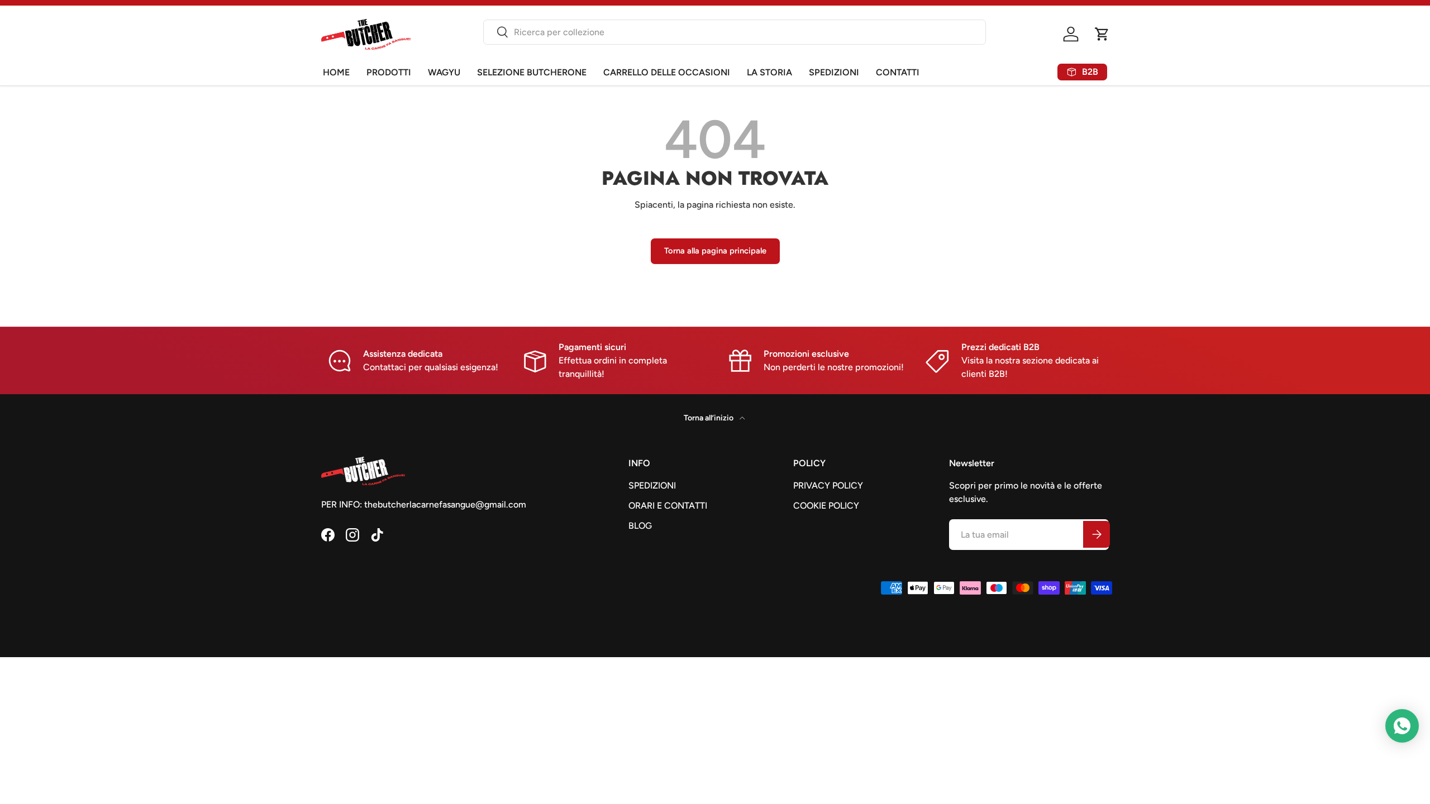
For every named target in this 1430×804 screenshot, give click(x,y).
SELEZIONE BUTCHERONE (532, 72)
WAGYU (444, 72)
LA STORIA (769, 72)
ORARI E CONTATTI (667, 505)
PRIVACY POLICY (828, 485)
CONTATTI (897, 72)
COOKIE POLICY (826, 505)
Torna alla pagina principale (715, 251)
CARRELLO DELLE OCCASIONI (666, 72)
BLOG (640, 525)
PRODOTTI (388, 72)
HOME (336, 72)
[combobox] (734, 32)
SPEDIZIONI (834, 72)
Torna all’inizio (709, 418)
